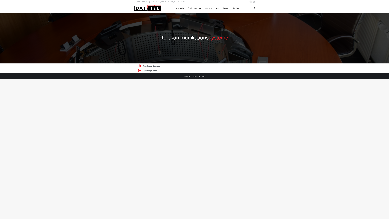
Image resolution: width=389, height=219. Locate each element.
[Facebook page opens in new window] (251, 2)
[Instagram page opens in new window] (254, 2)
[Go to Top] (386, 216)
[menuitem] (180, 8)
